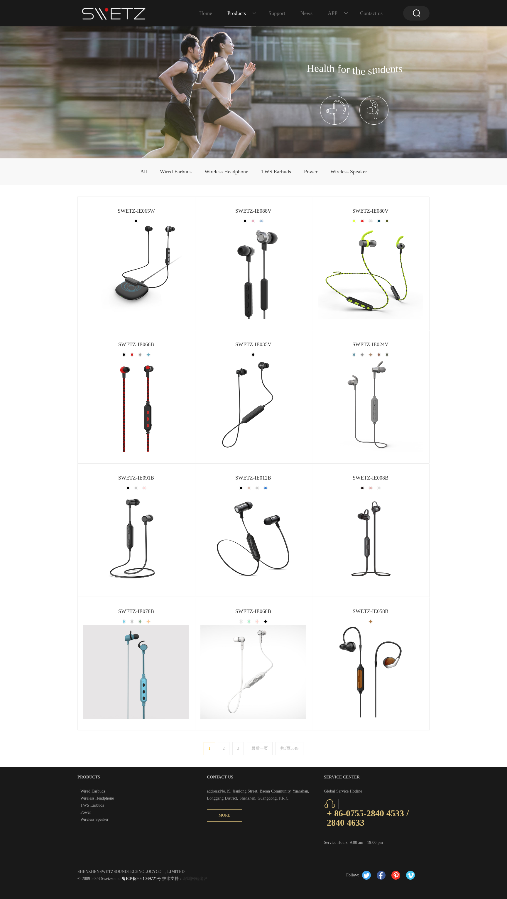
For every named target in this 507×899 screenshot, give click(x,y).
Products (236, 13)
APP (332, 13)
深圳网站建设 (195, 878)
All (143, 172)
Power (310, 172)
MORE (224, 815)
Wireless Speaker (348, 172)
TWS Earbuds (276, 172)
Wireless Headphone (226, 172)
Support (276, 13)
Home (205, 13)
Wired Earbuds (176, 172)
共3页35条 (289, 748)
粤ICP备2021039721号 (141, 878)
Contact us (371, 13)
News (306, 13)
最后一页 (259, 748)
